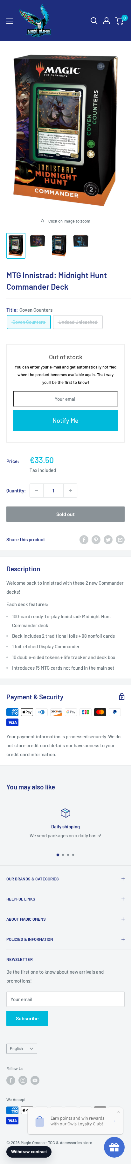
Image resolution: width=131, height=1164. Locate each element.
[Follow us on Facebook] (10, 1080)
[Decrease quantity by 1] (36, 490)
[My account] (106, 20)
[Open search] (94, 20)
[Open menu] (9, 21)
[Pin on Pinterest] (96, 539)
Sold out (65, 514)
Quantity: (16, 490)
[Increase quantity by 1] (70, 490)
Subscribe (27, 1018)
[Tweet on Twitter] (108, 539)
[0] (119, 21)
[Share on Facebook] (83, 539)
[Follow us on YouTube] (35, 1080)
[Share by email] (120, 539)
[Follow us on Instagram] (22, 1080)
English (16, 1048)
